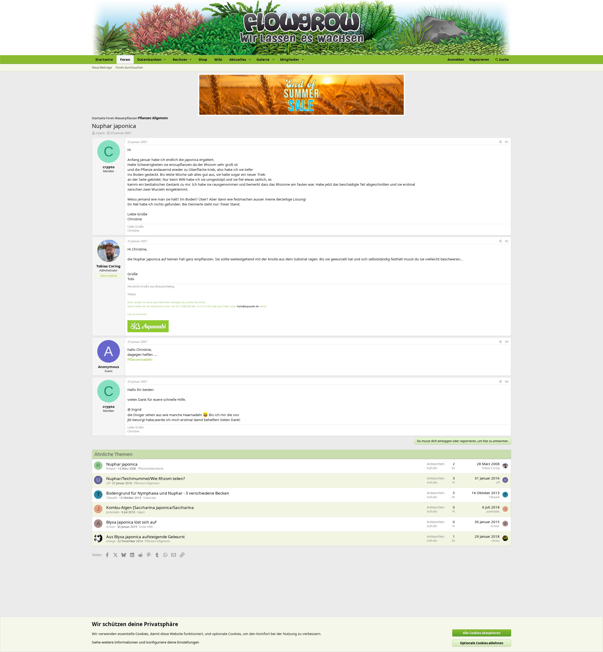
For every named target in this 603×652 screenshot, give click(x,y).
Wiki (218, 59)
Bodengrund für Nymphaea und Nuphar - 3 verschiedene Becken (167, 493)
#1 (507, 142)
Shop (203, 59)
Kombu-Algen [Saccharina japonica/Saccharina (150, 507)
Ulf (108, 483)
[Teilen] (500, 142)
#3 (507, 342)
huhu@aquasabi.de (248, 306)
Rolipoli (111, 469)
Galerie (263, 59)
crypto (100, 133)
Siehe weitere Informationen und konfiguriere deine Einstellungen (145, 642)
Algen (141, 512)
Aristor (110, 527)
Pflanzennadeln (139, 359)
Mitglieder (289, 59)
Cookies (141, 633)
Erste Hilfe (146, 527)
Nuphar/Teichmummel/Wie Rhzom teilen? (145, 478)
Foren (125, 59)
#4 (507, 382)
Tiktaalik (111, 498)
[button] (151, 59)
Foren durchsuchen (129, 67)
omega (110, 541)
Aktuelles (237, 59)
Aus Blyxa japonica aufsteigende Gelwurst (145, 536)
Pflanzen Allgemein (146, 483)
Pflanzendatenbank (150, 469)
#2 (507, 241)
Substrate (149, 498)
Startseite (104, 59)
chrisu (496, 541)
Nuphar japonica (122, 464)
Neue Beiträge (102, 67)
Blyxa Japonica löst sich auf (131, 522)
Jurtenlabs (112, 512)
